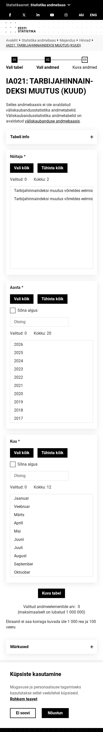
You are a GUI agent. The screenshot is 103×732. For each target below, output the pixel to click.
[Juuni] (51, 539)
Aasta (15, 287)
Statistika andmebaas (39, 40)
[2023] (51, 369)
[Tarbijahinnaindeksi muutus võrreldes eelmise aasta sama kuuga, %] (51, 190)
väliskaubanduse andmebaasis (52, 121)
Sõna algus (28, 310)
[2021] (51, 385)
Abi (81, 15)
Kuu (13, 441)
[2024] (51, 361)
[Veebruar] (51, 506)
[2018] (51, 410)
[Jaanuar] (51, 498)
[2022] (51, 377)
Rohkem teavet (23, 699)
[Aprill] (51, 523)
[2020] (51, 394)
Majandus (67, 40)
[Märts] (51, 515)
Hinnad (84, 40)
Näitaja (16, 156)
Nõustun (55, 713)
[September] (51, 564)
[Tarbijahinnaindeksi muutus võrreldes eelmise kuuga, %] (51, 199)
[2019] (51, 402)
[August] (51, 556)
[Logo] (20, 27)
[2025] (51, 353)
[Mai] (51, 531)
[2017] (51, 418)
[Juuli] (51, 548)
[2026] (51, 344)
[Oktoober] (51, 572)
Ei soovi (23, 713)
